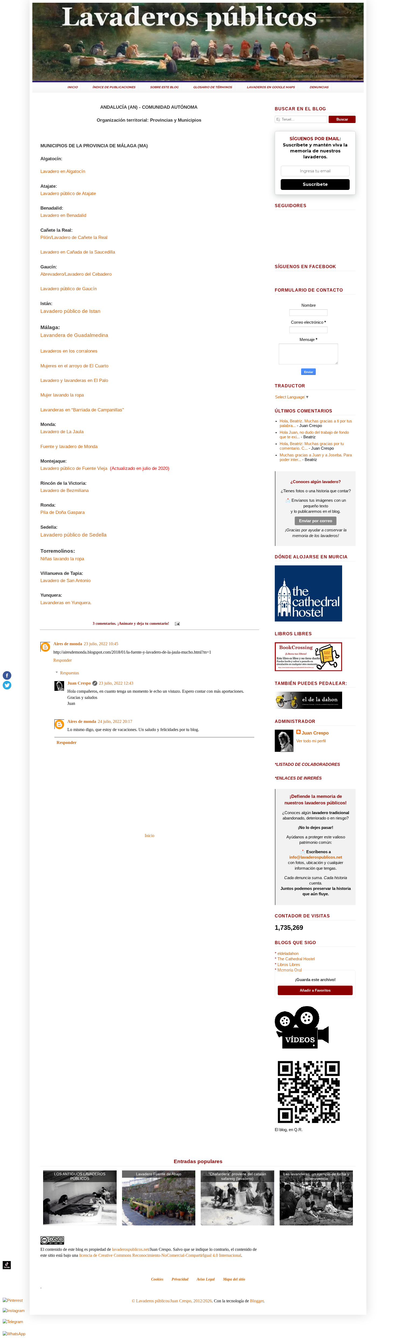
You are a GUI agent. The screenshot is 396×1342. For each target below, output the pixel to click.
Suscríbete (315, 184)
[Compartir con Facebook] (202, 623)
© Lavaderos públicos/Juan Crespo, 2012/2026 (172, 1301)
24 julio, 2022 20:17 (115, 721)
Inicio (149, 835)
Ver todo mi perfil (311, 741)
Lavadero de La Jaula (62, 431)
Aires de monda (67, 643)
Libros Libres (288, 964)
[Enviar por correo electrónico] (187, 623)
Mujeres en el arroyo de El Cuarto (74, 365)
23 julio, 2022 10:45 (101, 643)
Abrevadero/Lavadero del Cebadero (76, 274)
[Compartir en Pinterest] (207, 623)
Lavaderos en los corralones (69, 351)
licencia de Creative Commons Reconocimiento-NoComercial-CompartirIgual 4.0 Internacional (160, 1255)
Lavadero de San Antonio (65, 580)
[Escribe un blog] (192, 623)
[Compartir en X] (197, 623)
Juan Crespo (79, 683)
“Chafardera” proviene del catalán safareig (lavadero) (237, 1176)
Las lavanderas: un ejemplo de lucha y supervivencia (316, 1176)
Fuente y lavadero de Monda (69, 446)
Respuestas (69, 673)
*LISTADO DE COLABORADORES (307, 764)
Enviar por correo (315, 521)
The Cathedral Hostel (296, 959)
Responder (62, 660)
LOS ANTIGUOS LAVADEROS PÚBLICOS (79, 1176)
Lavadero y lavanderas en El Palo (74, 380)
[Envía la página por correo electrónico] (177, 623)
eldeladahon (287, 953)
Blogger (256, 1301)
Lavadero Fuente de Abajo (158, 1174)
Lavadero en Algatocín (62, 171)
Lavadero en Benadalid (63, 215)
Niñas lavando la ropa (62, 558)
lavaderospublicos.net (130, 1249)
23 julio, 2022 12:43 (116, 683)
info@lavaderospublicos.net (315, 857)
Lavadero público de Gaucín (68, 288)
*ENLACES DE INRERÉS (298, 778)
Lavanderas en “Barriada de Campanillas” (82, 409)
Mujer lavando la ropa (62, 395)
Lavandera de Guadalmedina (74, 335)
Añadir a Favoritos (315, 990)
